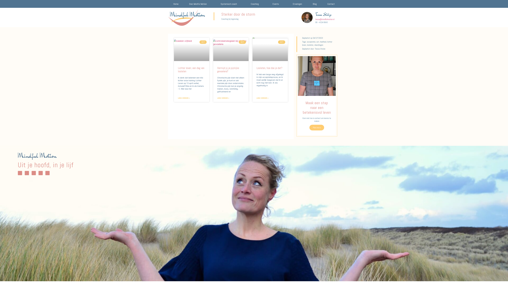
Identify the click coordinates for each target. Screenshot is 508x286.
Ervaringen (297, 3)
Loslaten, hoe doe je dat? (269, 68)
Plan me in (317, 127)
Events (276, 3)
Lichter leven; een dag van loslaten (191, 69)
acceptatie (311, 41)
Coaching (255, 3)
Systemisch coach (229, 3)
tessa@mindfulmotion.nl (324, 19)
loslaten (310, 45)
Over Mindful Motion (198, 3)
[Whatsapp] (20, 173)
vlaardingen (318, 45)
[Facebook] (34, 173)
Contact (331, 3)
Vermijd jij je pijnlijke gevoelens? (228, 69)
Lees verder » (184, 98)
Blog (315, 3)
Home (175, 3)
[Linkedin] (40, 173)
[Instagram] (27, 173)
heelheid (323, 41)
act (317, 41)
